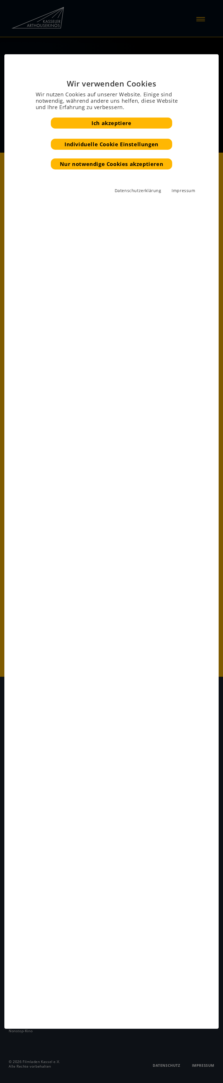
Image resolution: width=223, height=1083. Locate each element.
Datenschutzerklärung (138, 190)
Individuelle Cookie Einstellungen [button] (111, 144)
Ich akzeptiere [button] (111, 123)
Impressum (183, 190)
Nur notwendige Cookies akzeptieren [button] (111, 163)
